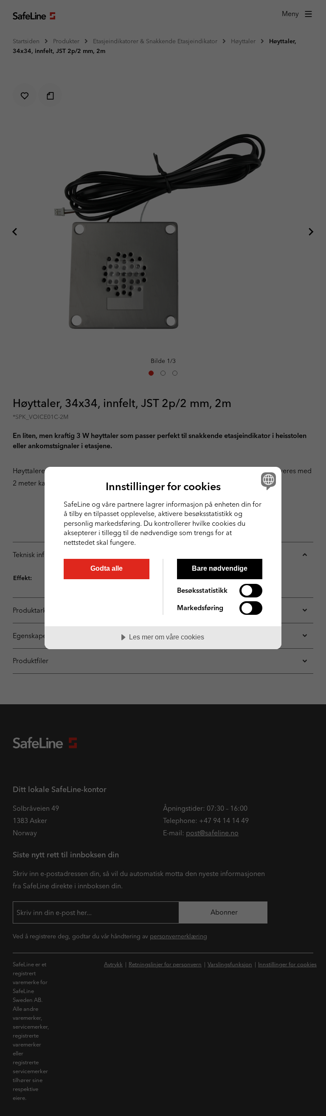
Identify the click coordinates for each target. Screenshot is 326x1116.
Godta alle (106, 568)
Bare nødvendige (219, 568)
